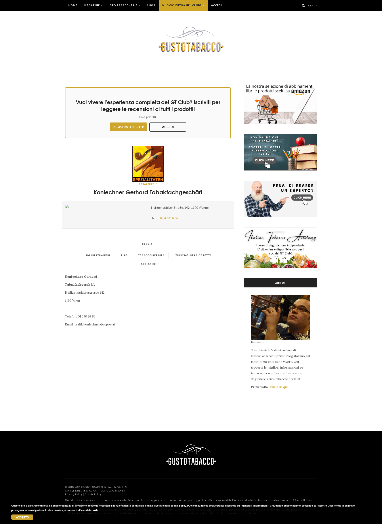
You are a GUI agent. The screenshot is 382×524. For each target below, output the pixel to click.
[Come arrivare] (105, 206)
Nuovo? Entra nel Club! (182, 5)
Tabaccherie (148, 184)
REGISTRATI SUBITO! (128, 127)
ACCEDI (168, 127)
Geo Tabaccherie (124, 5)
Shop (151, 5)
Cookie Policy (93, 494)
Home (72, 5)
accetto (22, 517)
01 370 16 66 (169, 218)
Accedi (216, 5)
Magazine (92, 5)
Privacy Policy (74, 494)
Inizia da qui (279, 387)
